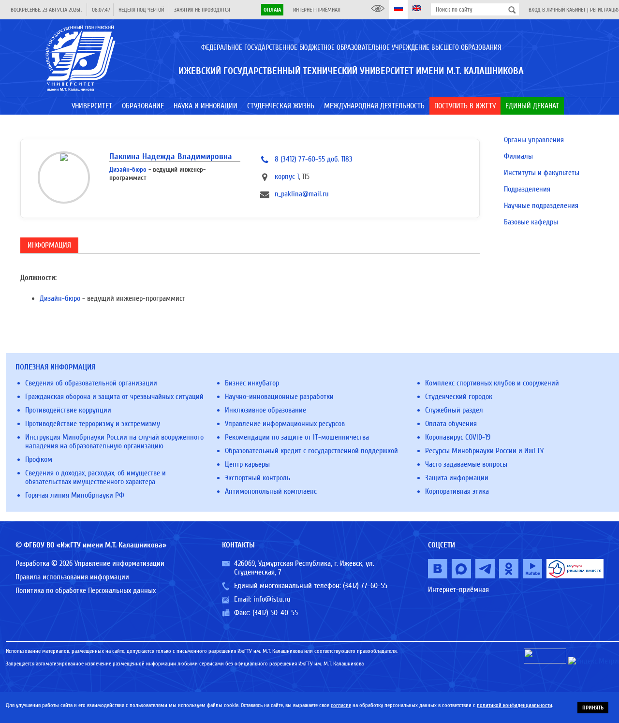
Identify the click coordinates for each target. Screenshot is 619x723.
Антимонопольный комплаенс (271, 491)
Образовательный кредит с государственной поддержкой (311, 450)
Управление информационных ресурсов (285, 423)
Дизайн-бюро (128, 169)
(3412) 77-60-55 (365, 585)
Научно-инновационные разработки (279, 396)
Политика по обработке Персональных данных (85, 590)
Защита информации (456, 477)
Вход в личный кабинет (557, 9)
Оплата (272, 9)
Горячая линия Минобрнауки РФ (74, 495)
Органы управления (534, 139)
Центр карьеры (247, 464)
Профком (38, 459)
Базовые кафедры (531, 222)
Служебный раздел (454, 410)
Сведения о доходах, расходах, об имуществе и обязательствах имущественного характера (95, 477)
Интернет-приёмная (316, 9)
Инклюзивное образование (265, 410)
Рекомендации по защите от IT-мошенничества (297, 437)
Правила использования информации (72, 577)
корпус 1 (287, 176)
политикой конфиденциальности (514, 705)
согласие (341, 705)
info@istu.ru (272, 599)
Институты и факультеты (541, 172)
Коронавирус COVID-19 (457, 437)
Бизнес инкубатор (252, 383)
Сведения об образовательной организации (91, 383)
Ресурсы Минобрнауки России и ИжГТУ (484, 450)
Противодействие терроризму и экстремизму (92, 423)
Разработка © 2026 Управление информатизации (89, 563)
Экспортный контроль (257, 477)
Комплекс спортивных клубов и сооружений (492, 383)
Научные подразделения (541, 205)
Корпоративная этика (457, 491)
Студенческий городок (458, 396)
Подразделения (527, 189)
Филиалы (518, 156)
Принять (593, 707)
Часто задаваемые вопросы (466, 464)
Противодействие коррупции (68, 410)
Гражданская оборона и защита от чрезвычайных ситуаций (114, 396)
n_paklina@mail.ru (302, 194)
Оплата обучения (451, 423)
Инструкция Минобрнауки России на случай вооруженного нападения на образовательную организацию (114, 441)
